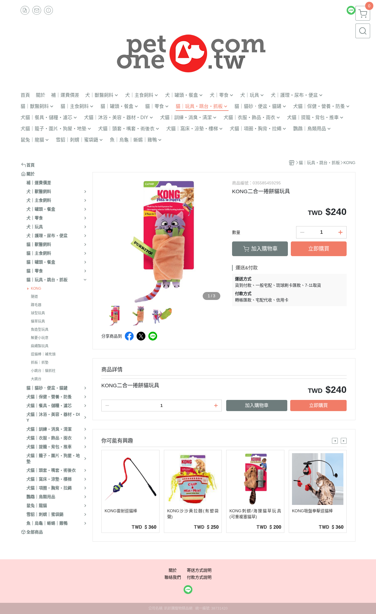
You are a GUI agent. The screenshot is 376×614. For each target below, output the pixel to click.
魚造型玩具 (39, 330)
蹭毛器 (36, 305)
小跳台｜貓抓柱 (43, 371)
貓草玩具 (38, 321)
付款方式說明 (199, 577)
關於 (173, 570)
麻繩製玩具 (39, 346)
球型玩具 (38, 313)
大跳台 (36, 379)
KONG (36, 288)
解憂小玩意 (39, 338)
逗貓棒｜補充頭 (43, 354)
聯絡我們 (172, 577)
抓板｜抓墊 (39, 363)
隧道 (34, 297)
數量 (236, 232)
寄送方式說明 (199, 570)
